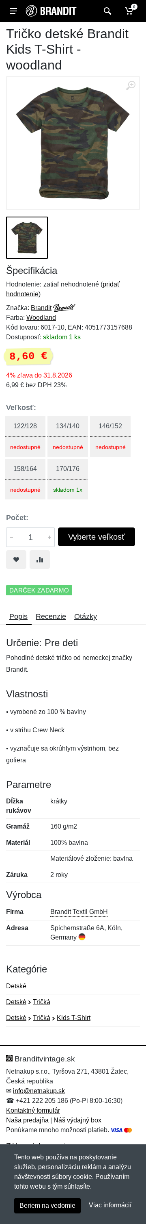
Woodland (41, 317)
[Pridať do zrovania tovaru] (40, 559)
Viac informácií (110, 1205)
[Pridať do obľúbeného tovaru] (16, 559)
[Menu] (13, 11)
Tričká (41, 1001)
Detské (16, 986)
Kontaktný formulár (33, 1110)
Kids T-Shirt (73, 1017)
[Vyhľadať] (106, 11)
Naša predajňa (27, 1120)
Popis (18, 616)
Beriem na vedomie (47, 1205)
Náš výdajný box (77, 1120)
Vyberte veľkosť (96, 536)
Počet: (17, 518)
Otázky (85, 616)
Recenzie (51, 616)
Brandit (41, 307)
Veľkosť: (21, 408)
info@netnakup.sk (39, 1090)
